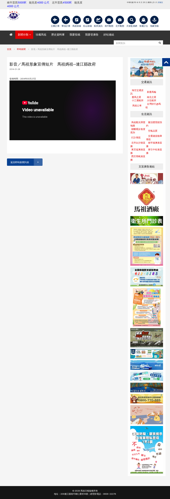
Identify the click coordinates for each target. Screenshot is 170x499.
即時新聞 (21, 49)
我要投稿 (75, 35)
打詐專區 (136, 137)
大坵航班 (151, 100)
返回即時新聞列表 (19, 162)
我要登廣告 (91, 35)
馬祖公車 (137, 105)
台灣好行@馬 (154, 104)
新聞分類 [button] (23, 35)
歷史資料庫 (58, 35)
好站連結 (108, 35)
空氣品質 (152, 130)
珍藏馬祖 (41, 35)
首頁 (9, 49)
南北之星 (151, 97)
